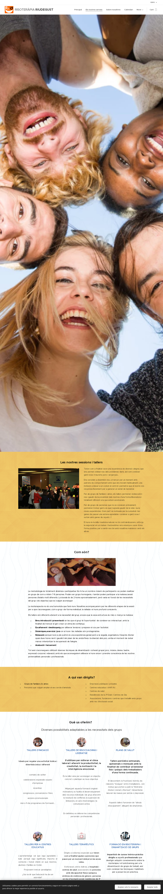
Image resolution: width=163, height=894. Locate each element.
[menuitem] (79, 10)
